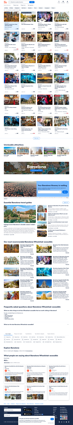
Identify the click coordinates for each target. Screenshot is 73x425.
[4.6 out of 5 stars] (7, 362)
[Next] (69, 150)
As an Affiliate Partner (63, 412)
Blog (54, 412)
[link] (11, 21)
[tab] (8, 333)
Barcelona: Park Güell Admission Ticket (12, 386)
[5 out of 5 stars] (14, 368)
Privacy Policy (36, 412)
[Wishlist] (59, 1)
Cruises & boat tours (8, 316)
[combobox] (19, 2)
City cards (6, 317)
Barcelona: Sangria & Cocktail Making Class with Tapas (58, 387)
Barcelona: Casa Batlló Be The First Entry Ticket (35, 386)
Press (54, 414)
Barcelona (16, 350)
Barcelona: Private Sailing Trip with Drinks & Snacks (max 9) (57, 367)
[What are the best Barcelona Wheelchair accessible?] (68, 324)
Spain (8, 403)
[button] (11, 21)
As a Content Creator (63, 410)
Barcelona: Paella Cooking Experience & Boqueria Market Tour (36, 367)
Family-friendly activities (9, 318)
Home (5, 403)
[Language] (63, 1)
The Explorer (55, 417)
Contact (35, 409)
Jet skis (6, 314)
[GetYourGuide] (5, 2)
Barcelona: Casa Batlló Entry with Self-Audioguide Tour (14, 367)
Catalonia (13, 403)
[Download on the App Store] (28, 414)
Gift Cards (55, 415)
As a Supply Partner (63, 409)
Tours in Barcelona (30, 403)
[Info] (20, 10)
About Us (54, 409)
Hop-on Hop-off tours (9, 315)
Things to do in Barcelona (21, 403)
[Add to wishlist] (18, 13)
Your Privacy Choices (37, 414)
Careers (54, 410)
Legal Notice (36, 410)
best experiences (29, 350)
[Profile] (67, 1)
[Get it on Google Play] (28, 410)
